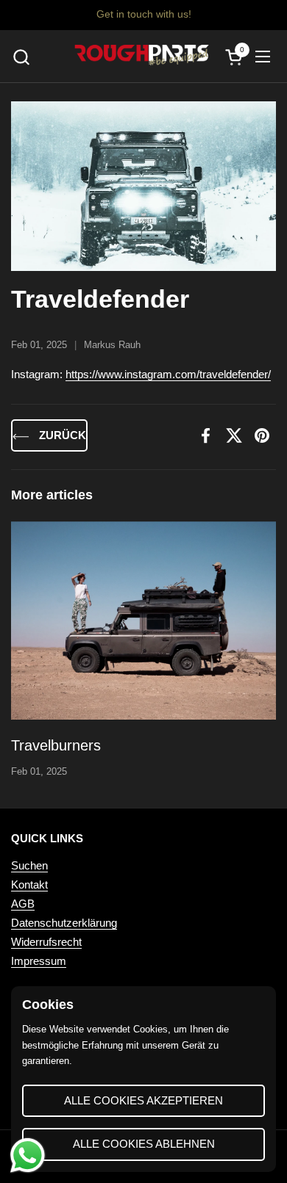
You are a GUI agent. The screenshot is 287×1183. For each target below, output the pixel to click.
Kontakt (29, 884)
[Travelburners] (143, 620)
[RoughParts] (141, 56)
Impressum (38, 961)
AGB (23, 903)
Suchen (29, 865)
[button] (21, 57)
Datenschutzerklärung (64, 922)
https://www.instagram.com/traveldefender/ (168, 374)
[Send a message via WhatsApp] (27, 1155)
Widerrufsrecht (46, 942)
